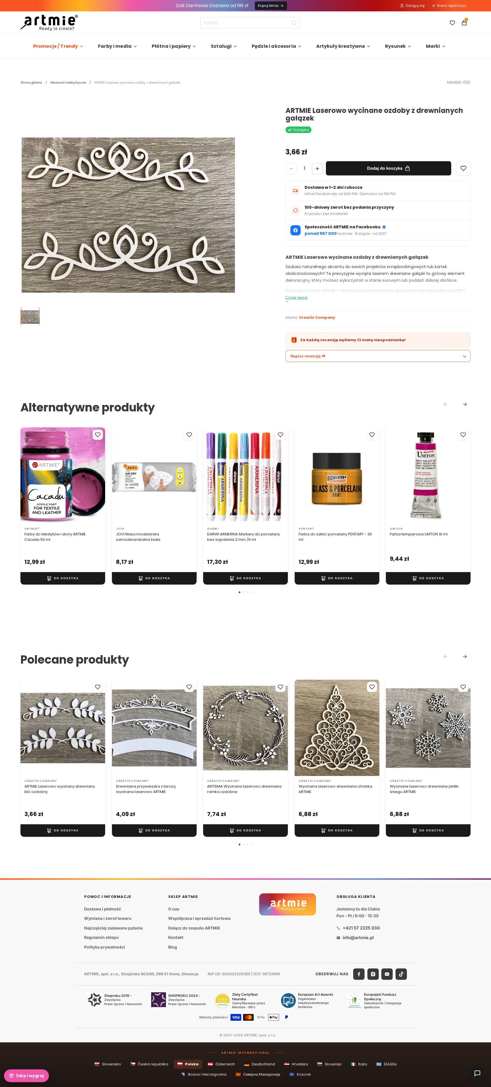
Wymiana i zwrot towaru (108, 918)
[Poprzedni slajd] (30, 475)
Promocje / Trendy (55, 46)
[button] (239, 592)
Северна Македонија (258, 1074)
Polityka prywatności (104, 947)
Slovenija (329, 1064)
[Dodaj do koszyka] (62, 578)
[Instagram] (373, 974)
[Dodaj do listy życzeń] (98, 435)
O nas (173, 908)
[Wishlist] (463, 168)
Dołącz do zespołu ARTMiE (194, 927)
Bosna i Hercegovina (203, 1074)
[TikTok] (401, 974)
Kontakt (175, 937)
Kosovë (300, 1074)
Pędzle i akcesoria (274, 46)
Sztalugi (221, 46)
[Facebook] (359, 974)
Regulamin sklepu (101, 937)
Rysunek (395, 46)
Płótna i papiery (171, 46)
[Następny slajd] (95, 475)
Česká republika (149, 1064)
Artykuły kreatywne (340, 46)
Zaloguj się (415, 5)
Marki (433, 46)
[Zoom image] (128, 215)
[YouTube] (387, 974)
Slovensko (107, 1064)
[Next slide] (464, 404)
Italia (359, 1064)
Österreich (221, 1064)
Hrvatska (296, 1064)
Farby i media (115, 46)
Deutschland (259, 1064)
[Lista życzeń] (452, 22)
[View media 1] (30, 317)
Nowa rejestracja (451, 5)
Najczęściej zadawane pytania (113, 927)
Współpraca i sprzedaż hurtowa (199, 918)
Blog (172, 947)
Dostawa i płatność (102, 908)
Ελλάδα (386, 1064)
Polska (188, 1064)
